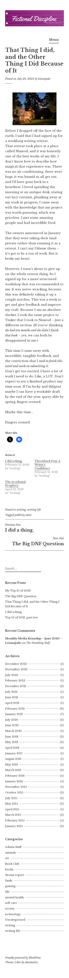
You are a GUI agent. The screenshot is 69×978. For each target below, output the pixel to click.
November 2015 (16, 787)
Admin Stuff (13, 847)
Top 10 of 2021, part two (21, 617)
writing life (34, 509)
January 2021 (14, 714)
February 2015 (14, 820)
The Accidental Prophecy (15, 483)
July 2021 (11, 691)
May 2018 (11, 742)
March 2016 (13, 770)
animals (10, 852)
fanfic (9, 880)
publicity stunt (23, 515)
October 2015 (14, 792)
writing (21, 509)
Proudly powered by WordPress (23, 957)
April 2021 (12, 703)
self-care (11, 903)
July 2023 (11, 675)
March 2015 (13, 814)
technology (13, 914)
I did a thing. (13, 461)
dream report (14, 875)
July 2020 (11, 719)
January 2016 (14, 781)
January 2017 (13, 753)
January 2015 (14, 826)
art (7, 858)
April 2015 (12, 809)
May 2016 (11, 764)
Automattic (31, 962)
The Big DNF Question (38, 541)
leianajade (44, 78)
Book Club (12, 863)
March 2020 (13, 731)
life (7, 891)
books (9, 869)
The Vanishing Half (38, 643)
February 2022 (15, 680)
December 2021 (15, 686)
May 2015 (11, 803)
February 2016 (15, 775)
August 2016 (13, 759)
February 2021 (15, 708)
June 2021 (11, 697)
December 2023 (16, 664)
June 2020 (12, 725)
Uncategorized (15, 919)
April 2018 (12, 747)
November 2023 (16, 669)
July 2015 (11, 798)
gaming (10, 886)
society (10, 908)
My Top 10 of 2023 (18, 590)
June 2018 (11, 736)
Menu (54, 39)
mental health (14, 897)
